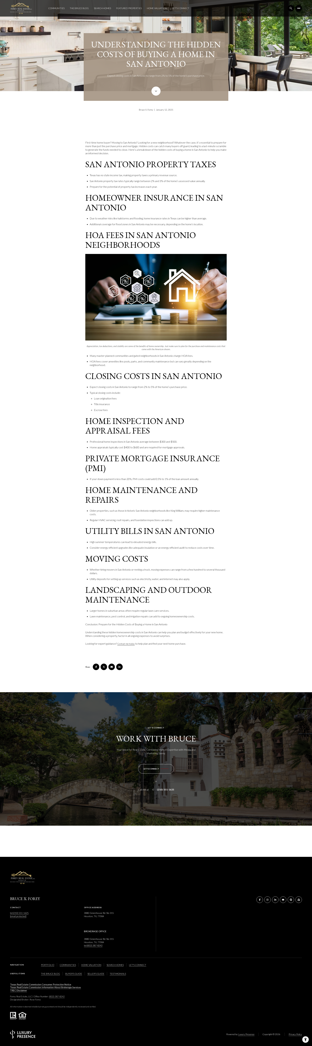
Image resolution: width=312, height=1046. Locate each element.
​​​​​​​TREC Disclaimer (18, 990)
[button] (156, 769)
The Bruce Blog (79, 8)
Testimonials (118, 973)
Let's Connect (180, 8)
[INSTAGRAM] (267, 899)
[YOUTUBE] (283, 899)
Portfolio (47, 965)
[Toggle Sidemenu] (298, 8)
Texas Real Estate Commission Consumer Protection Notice (40, 984)
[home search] (291, 8)
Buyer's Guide (73, 973)
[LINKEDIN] (275, 899)
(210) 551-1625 (165, 789)
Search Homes (102, 8)
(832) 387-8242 (57, 996)
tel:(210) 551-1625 (19, 913)
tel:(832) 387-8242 (93, 945)
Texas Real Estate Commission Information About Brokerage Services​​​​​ (45, 987)
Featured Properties (129, 8)
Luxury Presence (246, 1034)
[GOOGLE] (291, 899)
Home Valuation (157, 8)
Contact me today (126, 643)
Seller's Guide (95, 973)
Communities (56, 8)
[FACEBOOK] (259, 899)
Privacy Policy (295, 1034)
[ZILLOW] (298, 899)
